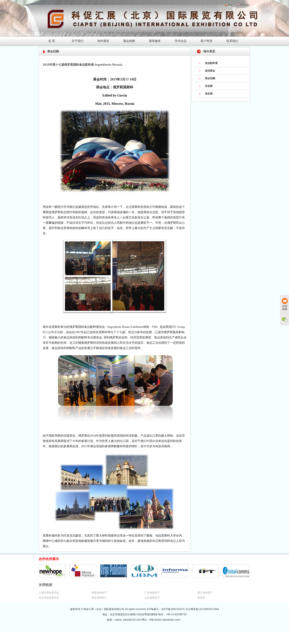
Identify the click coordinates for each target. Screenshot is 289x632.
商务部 (201, 597)
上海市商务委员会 (49, 592)
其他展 (209, 85)
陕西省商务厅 (99, 592)
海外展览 (103, 41)
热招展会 (210, 70)
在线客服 (284, 307)
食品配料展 (211, 63)
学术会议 (181, 41)
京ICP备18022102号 (173, 609)
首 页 (51, 41)
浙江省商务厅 (205, 592)
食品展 (209, 93)
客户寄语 (206, 41)
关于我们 (77, 41)
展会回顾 (210, 78)
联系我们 (232, 41)
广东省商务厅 (152, 592)
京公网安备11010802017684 (202, 609)
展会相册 (129, 41)
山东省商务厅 (152, 597)
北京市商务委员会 (49, 597)
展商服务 (155, 41)
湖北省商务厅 (99, 597)
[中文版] (229, 5)
